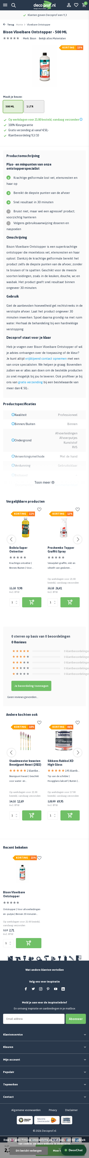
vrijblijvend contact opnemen (46, 358)
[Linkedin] (63, 989)
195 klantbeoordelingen (72, 770)
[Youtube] (55, 989)
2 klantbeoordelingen (34, 770)
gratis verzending (30, 382)
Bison (33, 38)
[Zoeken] (13, 5)
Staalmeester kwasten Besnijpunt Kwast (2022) (25, 762)
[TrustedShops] (25, 1120)
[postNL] (47, 1120)
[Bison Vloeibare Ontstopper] (22, 872)
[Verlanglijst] (76, 5)
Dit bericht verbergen (29, 1150)
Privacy (53, 1110)
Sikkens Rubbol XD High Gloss (60, 762)
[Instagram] (40, 989)
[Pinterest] (48, 989)
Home (19, 24)
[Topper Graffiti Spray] (64, 528)
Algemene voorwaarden (26, 1110)
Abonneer (76, 1019)
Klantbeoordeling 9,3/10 (23, 135)
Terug (10, 24)
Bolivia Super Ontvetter (18, 549)
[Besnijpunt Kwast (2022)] (25, 741)
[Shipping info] (82, 120)
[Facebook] (26, 989)
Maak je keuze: (12, 96)
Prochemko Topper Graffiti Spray (61, 549)
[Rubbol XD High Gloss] (64, 741)
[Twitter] (33, 989)
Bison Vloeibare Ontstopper (14, 894)
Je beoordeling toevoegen (31, 685)
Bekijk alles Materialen (52, 38)
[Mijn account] (69, 5)
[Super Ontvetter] (25, 528)
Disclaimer (71, 1110)
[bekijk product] (31, 602)
